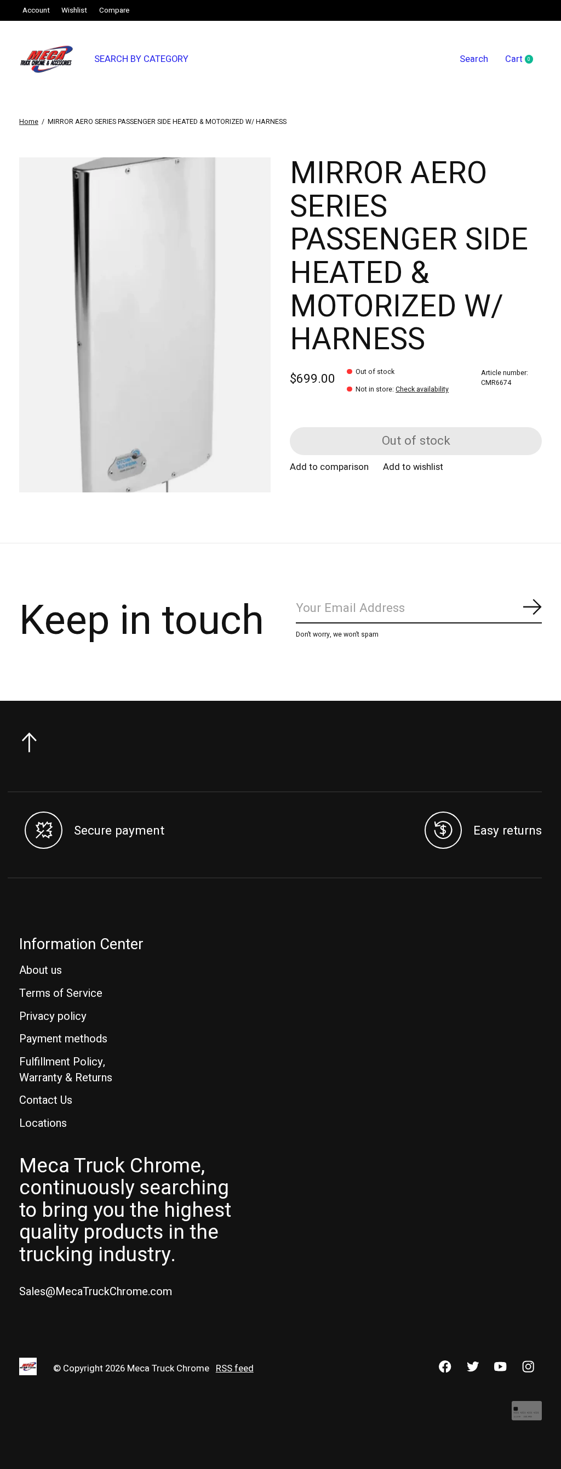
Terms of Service (60, 993)
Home (28, 122)
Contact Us (45, 1100)
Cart (523, 60)
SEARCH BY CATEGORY (141, 59)
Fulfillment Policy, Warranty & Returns (65, 1070)
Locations (43, 1123)
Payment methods (63, 1039)
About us (40, 970)
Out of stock (416, 441)
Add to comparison (329, 467)
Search (474, 59)
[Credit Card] (527, 1416)
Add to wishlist (413, 467)
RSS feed (235, 1368)
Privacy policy (53, 1016)
